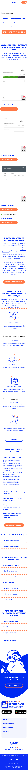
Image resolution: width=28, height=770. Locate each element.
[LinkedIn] (14, 759)
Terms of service (5, 755)
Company (5, 736)
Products (6, 719)
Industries (6, 732)
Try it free (24, 2)
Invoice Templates (8, 723)
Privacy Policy (15, 755)
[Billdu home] (14, 743)
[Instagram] (11, 759)
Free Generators (8, 727)
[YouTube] (17, 759)
